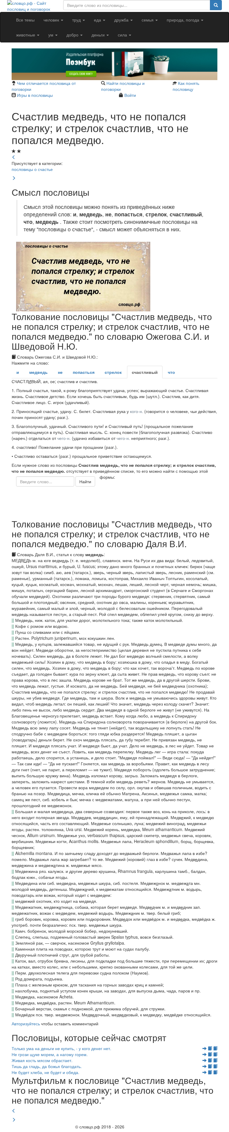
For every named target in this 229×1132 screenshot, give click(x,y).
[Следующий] (14, 1120)
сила (123, 35)
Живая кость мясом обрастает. (42, 1060)
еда (98, 20)
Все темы (25, 20)
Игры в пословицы (35, 95)
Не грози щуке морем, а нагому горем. (50, 1054)
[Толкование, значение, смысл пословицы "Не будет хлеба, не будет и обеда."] (209, 1072)
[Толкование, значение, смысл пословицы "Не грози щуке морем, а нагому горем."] (209, 1054)
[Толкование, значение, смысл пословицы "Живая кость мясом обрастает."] (209, 1060)
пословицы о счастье (32, 169)
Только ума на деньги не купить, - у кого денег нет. (61, 1048)
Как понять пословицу (186, 86)
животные (26, 35)
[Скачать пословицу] (114, 276)
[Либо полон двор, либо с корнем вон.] (14, 178)
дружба (122, 20)
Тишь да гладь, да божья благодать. (47, 1066)
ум (51, 35)
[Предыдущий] (14, 1111)
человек (52, 20)
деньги (99, 35)
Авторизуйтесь (26, 1024)
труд (77, 20)
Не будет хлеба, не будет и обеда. (45, 1072)
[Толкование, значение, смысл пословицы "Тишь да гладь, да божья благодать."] (209, 1066)
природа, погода (183, 20)
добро (73, 35)
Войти (130, 95)
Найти (85, 481)
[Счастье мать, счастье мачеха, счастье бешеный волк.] (14, 157)
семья (148, 20)
